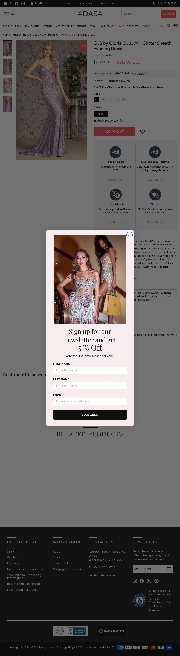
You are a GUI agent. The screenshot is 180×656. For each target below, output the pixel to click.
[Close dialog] (129, 235)
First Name (61, 364)
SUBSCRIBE (90, 414)
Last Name (61, 379)
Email (57, 395)
